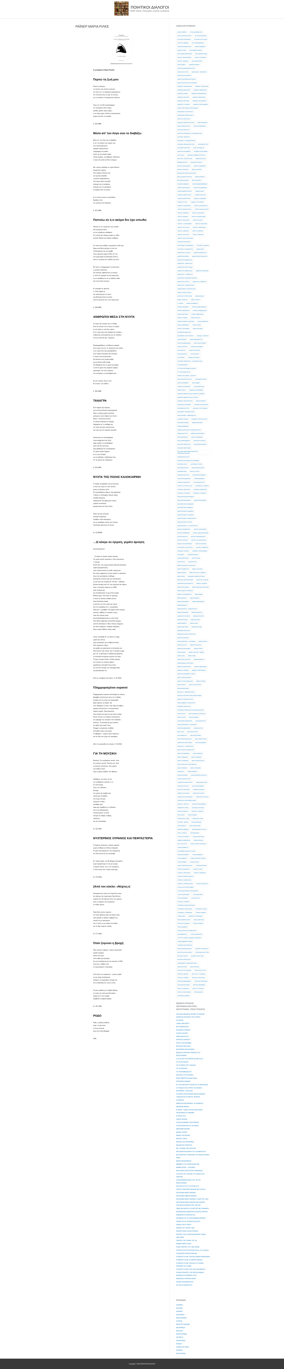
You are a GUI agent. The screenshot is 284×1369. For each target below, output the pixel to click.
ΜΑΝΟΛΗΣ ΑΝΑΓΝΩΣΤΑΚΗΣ (185, 580)
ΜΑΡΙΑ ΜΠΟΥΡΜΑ (196, 627)
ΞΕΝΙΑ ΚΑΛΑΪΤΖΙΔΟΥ (201, 782)
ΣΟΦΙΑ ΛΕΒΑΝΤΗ (182, 858)
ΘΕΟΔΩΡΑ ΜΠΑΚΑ (182, 1106)
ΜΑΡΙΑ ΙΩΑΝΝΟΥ (182, 598)
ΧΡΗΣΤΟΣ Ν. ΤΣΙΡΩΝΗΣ (198, 974)
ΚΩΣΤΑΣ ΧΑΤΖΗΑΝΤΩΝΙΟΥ (198, 540)
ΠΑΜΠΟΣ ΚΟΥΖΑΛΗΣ (183, 793)
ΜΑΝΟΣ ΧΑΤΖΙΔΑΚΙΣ (183, 1135)
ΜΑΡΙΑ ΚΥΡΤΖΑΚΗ (182, 619)
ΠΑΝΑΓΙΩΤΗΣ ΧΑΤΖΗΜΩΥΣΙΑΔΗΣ (186, 800)
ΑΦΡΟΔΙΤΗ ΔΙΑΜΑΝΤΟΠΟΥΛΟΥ (196, 155)
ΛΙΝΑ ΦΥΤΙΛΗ (181, 561)
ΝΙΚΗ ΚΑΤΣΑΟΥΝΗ (192, 731)
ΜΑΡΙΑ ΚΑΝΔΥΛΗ (194, 598)
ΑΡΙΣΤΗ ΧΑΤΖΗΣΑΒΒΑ (183, 1043)
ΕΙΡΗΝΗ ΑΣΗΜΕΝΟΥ (192, 303)
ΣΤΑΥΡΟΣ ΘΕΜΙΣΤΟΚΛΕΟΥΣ (185, 876)
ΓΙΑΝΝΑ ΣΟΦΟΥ (199, 191)
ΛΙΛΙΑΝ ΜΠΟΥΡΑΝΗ (182, 558)
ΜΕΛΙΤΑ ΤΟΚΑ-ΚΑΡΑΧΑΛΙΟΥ (185, 681)
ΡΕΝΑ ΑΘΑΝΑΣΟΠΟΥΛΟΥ (199, 829)
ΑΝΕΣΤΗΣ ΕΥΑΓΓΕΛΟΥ (183, 119)
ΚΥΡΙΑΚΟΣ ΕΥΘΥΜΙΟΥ (183, 493)
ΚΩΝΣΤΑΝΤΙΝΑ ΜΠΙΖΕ (200, 500)
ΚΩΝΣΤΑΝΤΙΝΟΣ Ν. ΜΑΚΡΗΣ (185, 515)
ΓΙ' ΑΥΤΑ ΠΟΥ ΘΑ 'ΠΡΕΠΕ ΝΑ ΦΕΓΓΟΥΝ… (190, 1059)
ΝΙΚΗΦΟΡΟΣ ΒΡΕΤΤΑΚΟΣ (184, 742)
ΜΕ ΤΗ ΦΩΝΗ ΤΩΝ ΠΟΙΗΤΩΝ (186, 1148)
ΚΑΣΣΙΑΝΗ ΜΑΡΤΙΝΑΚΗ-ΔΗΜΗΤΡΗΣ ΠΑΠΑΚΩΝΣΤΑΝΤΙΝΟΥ (187, 452)
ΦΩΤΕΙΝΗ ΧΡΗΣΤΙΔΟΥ (197, 956)
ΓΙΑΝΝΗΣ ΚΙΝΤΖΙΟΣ (200, 195)
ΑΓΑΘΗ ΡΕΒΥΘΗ (182, 32)
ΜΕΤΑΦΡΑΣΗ (180, 1327)
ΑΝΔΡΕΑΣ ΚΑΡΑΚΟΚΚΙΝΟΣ (199, 93)
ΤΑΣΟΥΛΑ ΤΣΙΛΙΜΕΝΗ (183, 923)
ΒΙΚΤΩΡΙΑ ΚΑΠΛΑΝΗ (183, 180)
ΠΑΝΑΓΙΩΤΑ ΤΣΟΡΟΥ (199, 793)
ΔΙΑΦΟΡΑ (179, 1305)
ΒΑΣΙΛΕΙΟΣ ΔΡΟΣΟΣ (196, 162)
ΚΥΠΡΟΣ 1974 (181, 1116)
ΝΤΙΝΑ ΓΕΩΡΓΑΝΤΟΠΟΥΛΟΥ (199, 775)
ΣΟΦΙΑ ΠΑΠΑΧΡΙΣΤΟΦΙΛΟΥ (198, 858)
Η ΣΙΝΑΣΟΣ (180, 1100)
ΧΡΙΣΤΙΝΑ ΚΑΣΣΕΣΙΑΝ (183, 985)
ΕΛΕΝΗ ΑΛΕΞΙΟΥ (195, 317)
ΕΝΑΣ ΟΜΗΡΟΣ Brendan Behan (186, 1078)
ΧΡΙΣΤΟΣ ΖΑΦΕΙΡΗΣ (183, 988)
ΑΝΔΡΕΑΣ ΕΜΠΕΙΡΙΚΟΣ (200, 90)
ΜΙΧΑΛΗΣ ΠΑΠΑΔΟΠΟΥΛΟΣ (185, 699)
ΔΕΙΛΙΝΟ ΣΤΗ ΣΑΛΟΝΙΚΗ (184, 1075)
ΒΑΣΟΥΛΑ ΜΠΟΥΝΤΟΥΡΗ (184, 176)
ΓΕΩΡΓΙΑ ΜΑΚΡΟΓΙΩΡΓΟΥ (184, 191)
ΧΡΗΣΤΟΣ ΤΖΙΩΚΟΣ (183, 977)
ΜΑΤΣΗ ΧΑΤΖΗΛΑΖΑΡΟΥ (184, 677)
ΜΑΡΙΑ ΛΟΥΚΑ (194, 623)
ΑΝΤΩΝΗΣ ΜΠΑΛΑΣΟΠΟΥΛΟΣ (186, 144)
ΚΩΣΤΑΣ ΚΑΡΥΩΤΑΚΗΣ (200, 529)
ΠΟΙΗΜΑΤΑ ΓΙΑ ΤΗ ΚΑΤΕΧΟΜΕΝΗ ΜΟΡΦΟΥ (191, 1218)
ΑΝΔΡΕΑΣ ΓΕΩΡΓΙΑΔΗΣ (201, 86)
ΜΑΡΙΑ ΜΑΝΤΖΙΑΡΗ (182, 627)
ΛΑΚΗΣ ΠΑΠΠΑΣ (181, 1119)
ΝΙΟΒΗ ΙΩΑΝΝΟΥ (192, 771)
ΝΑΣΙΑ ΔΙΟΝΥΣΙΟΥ (201, 721)
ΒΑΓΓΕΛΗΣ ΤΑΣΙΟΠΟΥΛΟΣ (184, 158)
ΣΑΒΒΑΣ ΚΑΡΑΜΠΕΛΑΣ (183, 840)
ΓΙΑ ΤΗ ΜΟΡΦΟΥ (182, 1068)
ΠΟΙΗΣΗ (179, 1344)
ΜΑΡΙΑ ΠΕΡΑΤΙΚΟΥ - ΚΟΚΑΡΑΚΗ (186, 641)
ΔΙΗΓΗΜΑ (179, 1308)
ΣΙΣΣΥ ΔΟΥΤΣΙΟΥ (182, 843)
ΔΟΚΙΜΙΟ (179, 1311)
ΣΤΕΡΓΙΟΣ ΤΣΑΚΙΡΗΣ (183, 901)
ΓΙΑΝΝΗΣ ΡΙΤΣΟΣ (182, 202)
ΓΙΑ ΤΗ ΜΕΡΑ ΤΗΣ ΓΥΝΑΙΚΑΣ (186, 1065)
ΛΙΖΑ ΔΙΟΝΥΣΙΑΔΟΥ (192, 554)
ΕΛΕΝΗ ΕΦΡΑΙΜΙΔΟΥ (183, 325)
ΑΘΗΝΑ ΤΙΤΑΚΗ (181, 50)
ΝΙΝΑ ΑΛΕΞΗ (180, 771)
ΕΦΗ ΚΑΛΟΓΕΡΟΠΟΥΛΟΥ (184, 379)
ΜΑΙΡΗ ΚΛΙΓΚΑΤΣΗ (197, 569)
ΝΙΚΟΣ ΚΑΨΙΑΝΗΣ (196, 757)
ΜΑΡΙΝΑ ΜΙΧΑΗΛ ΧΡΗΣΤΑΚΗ (185, 663)
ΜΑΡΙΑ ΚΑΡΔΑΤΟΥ (182, 605)
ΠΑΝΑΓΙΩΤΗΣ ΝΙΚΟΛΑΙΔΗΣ (185, 797)
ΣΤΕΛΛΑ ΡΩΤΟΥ (195, 898)
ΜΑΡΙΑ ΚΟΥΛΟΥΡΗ (198, 616)
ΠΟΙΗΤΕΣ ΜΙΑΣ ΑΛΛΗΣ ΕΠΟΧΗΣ (187, 1231)
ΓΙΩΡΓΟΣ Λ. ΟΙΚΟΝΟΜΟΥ (184, 223)
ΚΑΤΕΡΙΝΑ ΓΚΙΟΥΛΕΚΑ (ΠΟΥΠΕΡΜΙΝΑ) (188, 460)
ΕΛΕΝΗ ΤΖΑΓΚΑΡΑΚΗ (183, 328)
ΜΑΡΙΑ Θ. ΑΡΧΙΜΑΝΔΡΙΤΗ (184, 594)
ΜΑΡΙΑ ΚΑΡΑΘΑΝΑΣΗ (198, 601)
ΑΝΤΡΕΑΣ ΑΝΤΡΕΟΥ (183, 1039)
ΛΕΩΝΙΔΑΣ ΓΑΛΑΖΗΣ (183, 551)
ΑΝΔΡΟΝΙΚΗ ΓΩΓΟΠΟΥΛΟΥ (185, 111)
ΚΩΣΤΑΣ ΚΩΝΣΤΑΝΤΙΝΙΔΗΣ (200, 533)
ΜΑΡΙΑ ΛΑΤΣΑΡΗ (195, 619)
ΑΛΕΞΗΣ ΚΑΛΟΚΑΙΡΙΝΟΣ (184, 57)
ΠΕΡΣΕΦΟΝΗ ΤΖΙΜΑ (183, 818)
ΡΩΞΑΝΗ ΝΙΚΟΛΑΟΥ (198, 836)
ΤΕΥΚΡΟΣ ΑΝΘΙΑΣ (198, 923)
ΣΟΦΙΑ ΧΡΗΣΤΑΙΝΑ (201, 865)
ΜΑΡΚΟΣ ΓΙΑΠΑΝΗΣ (183, 670)
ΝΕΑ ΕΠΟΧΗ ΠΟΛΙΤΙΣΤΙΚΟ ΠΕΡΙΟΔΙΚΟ (189, 1170)
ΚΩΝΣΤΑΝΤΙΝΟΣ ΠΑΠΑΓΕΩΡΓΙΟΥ (186, 518)
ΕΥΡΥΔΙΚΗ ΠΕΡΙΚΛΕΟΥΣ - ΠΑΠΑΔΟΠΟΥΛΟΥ (189, 361)
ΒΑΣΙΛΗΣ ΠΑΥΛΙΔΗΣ (183, 169)
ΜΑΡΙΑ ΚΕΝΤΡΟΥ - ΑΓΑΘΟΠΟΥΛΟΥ (187, 609)
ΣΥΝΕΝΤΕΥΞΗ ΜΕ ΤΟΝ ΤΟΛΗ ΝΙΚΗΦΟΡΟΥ (191, 1269)
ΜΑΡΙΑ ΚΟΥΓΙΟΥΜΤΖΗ (183, 616)
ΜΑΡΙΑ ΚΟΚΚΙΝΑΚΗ (182, 612)
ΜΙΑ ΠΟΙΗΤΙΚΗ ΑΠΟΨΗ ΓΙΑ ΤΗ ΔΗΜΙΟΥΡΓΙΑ (191, 1151)
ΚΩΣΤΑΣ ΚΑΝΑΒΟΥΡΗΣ (184, 529)
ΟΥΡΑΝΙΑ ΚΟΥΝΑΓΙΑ (198, 789)
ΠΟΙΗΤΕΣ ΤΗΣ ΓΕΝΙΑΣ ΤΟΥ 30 (186, 1240)
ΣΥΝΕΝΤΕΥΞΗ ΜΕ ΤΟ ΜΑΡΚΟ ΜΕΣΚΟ (189, 1260)
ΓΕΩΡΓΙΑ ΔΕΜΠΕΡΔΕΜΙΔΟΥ (200, 184)
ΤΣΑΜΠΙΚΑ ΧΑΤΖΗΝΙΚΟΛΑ (184, 945)
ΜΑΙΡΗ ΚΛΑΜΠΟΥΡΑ (183, 569)
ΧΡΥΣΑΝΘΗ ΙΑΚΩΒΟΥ (183, 995)
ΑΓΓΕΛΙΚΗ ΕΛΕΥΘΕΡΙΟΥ (184, 39)
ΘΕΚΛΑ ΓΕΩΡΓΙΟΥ (201, 401)
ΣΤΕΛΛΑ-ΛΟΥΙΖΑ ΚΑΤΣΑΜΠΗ (185, 887)
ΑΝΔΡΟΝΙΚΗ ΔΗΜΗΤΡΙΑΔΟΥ (185, 115)
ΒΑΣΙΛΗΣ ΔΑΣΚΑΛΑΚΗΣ (184, 166)
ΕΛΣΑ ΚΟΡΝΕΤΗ (182, 339)
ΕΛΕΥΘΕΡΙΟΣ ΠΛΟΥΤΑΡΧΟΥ (185, 335)
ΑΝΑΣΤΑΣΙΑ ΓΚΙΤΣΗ (182, 72)
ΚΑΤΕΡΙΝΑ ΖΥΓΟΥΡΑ (196, 464)
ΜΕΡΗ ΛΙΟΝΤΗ (181, 684)
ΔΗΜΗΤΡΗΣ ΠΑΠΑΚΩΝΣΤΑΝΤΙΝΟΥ (187, 278)
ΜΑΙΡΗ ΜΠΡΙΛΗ (181, 572)
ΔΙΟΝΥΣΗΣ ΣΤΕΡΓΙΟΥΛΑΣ (184, 296)
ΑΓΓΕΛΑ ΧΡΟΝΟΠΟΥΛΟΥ (184, 35)
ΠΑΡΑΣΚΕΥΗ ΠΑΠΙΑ (182, 807)
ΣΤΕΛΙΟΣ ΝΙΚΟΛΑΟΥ (202, 883)
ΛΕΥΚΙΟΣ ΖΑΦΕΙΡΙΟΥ (202, 547)
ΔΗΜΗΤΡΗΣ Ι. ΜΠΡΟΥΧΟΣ (184, 263)
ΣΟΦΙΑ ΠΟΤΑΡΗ (194, 862)
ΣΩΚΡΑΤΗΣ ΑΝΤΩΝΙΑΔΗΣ (195, 916)
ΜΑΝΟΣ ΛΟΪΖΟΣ (181, 1132)
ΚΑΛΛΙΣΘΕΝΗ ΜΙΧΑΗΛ (200, 444)
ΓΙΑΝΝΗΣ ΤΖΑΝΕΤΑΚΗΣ (184, 205)
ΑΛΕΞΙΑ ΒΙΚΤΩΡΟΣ (197, 61)
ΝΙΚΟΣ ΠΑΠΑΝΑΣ (182, 768)
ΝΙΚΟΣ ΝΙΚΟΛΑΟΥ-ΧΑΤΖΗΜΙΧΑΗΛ (187, 764)
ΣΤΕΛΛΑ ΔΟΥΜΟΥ (198, 894)
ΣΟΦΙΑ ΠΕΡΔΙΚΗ (182, 862)
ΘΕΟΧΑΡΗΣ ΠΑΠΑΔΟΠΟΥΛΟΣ (186, 411)
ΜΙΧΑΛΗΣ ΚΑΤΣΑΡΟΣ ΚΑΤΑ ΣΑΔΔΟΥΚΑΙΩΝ (189, 695)
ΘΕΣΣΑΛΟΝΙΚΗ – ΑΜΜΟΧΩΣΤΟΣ (186, 415)
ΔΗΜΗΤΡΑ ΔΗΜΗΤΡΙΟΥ (200, 252)
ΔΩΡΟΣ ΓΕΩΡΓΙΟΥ (182, 299)
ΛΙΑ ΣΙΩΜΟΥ (180, 554)
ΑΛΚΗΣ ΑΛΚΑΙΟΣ (182, 1033)
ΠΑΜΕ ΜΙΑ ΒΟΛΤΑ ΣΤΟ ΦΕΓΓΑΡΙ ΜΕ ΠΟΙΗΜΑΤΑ (192, 1208)
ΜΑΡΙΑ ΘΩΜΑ (198, 594)
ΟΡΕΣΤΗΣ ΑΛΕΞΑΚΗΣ (183, 789)
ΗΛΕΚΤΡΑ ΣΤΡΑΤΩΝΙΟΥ (184, 386)
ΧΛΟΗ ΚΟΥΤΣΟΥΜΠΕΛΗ (184, 970)
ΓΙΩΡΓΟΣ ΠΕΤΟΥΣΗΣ (183, 227)
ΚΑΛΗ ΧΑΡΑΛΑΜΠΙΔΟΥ (183, 440)
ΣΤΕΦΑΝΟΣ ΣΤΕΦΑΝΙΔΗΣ (184, 912)
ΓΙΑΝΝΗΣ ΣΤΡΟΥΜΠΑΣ (197, 202)
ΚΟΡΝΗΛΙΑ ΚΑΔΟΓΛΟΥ (183, 482)
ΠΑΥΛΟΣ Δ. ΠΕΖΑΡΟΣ (197, 811)
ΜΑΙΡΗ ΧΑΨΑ (181, 576)
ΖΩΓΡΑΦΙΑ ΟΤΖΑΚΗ (200, 379)
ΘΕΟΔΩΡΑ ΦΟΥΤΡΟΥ (183, 408)
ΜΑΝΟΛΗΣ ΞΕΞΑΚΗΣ (202, 580)
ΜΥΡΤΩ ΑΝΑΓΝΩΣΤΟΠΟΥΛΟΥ (197, 713)
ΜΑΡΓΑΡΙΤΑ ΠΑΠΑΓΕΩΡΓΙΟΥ (185, 583)
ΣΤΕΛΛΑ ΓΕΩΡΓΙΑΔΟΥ (183, 894)
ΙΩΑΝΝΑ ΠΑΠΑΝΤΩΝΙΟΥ (197, 433)
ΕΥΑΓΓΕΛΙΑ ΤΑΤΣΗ (182, 346)
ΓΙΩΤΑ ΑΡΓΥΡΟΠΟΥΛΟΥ (184, 241)
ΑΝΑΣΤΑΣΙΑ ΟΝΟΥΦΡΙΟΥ (184, 75)
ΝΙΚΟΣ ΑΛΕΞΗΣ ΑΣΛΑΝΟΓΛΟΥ (185, 749)
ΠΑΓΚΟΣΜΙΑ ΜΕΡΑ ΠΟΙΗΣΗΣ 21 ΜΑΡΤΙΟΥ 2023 (192, 1199)
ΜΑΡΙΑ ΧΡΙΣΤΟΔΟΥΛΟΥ (184, 659)
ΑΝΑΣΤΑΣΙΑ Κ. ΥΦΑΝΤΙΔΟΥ (199, 72)
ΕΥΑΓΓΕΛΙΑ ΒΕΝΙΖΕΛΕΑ (183, 343)
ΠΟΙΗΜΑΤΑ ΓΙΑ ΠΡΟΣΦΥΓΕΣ (185, 1215)
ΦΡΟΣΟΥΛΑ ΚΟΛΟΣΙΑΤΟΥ (184, 952)
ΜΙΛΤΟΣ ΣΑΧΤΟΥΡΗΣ (195, 684)
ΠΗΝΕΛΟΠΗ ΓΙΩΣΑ (197, 818)
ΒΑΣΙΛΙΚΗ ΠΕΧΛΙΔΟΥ (183, 1046)
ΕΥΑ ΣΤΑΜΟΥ (181, 357)
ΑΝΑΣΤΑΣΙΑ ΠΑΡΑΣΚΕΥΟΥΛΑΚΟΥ (186, 79)
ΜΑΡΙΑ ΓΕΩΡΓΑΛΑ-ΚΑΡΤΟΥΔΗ (200, 587)
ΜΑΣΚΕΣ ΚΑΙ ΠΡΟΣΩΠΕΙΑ (185, 1142)
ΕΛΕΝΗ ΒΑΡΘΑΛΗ (203, 321)
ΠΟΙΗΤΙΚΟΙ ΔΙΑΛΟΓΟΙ (150, 7)
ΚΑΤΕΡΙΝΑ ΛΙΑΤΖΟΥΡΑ (198, 467)
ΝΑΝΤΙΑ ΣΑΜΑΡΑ (193, 717)
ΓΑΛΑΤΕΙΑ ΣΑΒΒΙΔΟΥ (183, 184)
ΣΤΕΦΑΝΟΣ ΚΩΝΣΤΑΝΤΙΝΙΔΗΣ (186, 905)
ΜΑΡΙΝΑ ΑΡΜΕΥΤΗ (199, 659)
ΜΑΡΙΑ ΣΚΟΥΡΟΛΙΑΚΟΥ (184, 648)
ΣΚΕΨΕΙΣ (179, 1350)
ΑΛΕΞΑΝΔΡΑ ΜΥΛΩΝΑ (201, 53)
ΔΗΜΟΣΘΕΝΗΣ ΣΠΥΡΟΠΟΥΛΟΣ (186, 289)
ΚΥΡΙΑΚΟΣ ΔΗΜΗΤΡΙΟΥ (200, 489)
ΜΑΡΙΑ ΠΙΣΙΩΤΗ (203, 641)
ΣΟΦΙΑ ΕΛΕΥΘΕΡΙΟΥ (183, 854)
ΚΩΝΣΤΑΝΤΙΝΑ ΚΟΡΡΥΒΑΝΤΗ (185, 496)
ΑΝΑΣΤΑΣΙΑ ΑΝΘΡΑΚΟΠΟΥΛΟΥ (186, 68)
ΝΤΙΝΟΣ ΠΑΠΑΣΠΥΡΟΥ (184, 779)
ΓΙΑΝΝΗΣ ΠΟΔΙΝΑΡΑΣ (200, 198)
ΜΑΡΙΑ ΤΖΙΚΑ (181, 655)
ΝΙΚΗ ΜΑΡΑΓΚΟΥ (182, 735)
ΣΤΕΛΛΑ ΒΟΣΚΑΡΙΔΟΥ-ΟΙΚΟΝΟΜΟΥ (187, 891)
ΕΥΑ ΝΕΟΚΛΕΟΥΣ (182, 354)
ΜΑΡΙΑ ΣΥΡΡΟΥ (198, 648)
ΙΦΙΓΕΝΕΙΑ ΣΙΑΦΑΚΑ (183, 422)
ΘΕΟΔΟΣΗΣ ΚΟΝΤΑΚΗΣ (184, 404)
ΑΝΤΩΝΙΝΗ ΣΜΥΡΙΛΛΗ (183, 147)
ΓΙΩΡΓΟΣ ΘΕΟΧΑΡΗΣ (198, 213)
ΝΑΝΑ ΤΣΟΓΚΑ (181, 717)
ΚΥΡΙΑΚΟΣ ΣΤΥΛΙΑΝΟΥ (199, 493)
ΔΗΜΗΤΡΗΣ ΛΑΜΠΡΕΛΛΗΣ (185, 270)
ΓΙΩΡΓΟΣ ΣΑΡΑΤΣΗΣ (183, 231)
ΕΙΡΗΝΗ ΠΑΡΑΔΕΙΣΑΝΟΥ (200, 310)
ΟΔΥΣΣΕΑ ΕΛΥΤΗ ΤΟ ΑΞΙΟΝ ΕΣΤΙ (187, 1186)
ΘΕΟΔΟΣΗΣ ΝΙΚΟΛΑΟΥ (201, 404)
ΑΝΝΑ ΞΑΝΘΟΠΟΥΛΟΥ (183, 126)
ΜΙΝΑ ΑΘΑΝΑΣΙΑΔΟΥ (183, 688)
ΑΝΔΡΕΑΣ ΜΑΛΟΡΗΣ (183, 97)
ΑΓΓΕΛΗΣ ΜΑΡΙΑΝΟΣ (201, 35)
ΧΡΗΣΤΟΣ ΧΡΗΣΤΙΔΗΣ (198, 977)
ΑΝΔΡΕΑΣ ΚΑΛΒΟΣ (182, 93)
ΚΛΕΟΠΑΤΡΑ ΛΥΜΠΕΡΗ (199, 475)
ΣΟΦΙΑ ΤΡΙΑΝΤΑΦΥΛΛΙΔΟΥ (185, 865)
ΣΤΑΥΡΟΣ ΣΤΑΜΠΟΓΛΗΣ (184, 880)
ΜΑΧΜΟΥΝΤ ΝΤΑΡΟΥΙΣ (184, 1145)
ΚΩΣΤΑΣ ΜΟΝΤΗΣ (182, 536)
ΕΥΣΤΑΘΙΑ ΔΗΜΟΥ (182, 365)
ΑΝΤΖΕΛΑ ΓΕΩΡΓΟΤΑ (183, 129)
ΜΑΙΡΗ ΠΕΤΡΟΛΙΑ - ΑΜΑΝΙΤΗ (197, 572)
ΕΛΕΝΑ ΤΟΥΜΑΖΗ (182, 317)
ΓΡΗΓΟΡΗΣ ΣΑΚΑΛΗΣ (203, 245)
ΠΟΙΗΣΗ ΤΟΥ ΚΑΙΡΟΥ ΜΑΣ (185, 1228)
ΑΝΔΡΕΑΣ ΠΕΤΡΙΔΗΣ (183, 101)
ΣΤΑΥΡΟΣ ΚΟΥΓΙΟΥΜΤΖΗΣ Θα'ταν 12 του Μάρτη (192, 1250)
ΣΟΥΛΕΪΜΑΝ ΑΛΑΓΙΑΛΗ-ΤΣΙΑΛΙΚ (186, 851)
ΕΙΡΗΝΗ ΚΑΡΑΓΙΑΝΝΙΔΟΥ (199, 307)
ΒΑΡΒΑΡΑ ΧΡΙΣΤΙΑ (182, 162)
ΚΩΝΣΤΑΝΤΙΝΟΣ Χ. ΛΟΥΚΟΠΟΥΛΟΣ (187, 525)
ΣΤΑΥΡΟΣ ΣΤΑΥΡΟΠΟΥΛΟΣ (185, 883)
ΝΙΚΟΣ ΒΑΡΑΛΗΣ (198, 753)
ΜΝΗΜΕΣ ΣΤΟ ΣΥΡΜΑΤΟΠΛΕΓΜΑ (187, 1164)
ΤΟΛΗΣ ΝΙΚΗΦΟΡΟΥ (196, 934)
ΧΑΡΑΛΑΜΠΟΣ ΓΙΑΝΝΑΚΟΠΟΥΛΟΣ (187, 963)
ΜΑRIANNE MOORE (183, 1129)
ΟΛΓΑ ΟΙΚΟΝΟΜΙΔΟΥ (198, 786)
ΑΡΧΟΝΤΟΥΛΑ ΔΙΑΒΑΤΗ (184, 151)
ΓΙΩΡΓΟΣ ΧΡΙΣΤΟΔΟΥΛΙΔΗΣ (185, 238)
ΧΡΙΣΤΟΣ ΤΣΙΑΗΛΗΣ (198, 988)
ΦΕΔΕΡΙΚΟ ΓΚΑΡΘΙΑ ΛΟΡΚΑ (186, 1278)
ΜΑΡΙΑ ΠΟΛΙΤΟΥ (182, 645)
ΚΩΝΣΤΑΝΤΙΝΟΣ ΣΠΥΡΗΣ (184, 522)
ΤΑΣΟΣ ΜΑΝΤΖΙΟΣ (198, 919)
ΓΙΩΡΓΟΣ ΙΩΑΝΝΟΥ (182, 216)
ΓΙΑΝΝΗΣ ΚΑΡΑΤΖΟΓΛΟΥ (184, 195)
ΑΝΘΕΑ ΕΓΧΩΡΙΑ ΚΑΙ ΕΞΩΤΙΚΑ (185, 122)
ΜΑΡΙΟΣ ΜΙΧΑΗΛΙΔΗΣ (200, 666)
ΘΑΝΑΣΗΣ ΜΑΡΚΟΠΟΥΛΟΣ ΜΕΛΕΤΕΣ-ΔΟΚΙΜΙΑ (190, 393)
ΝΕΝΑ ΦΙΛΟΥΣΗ (198, 728)
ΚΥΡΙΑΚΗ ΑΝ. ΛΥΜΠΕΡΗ (202, 486)
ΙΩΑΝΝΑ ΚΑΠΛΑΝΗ (197, 422)
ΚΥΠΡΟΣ (179, 1321)
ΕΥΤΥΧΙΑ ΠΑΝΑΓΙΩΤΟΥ (183, 372)
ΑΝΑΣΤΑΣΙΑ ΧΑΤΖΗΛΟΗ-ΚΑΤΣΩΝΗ (187, 82)
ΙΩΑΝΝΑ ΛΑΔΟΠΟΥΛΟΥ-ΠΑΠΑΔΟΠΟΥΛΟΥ (189, 430)
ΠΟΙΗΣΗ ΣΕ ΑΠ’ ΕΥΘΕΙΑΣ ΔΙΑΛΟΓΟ (188, 1221)
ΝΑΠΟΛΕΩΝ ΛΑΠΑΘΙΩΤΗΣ (184, 721)
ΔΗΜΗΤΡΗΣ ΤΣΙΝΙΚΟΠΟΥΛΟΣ (185, 285)
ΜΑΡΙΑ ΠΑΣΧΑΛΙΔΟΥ (183, 637)
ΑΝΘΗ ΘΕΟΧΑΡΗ (202, 122)
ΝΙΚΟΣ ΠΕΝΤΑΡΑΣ (195, 768)
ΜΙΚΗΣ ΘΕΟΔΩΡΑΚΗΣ (183, 1161)
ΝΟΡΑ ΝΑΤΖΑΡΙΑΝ (182, 775)
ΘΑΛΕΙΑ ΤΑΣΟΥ (181, 390)
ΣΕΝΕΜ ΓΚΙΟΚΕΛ (198, 840)
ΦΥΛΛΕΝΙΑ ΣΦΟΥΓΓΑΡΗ (202, 952)
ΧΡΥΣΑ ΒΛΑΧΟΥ (198, 992)
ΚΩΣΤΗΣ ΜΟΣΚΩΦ (200, 543)
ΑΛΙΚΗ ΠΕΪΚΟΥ (181, 64)
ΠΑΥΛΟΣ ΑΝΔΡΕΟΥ (182, 811)
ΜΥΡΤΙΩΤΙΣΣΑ (181, 713)
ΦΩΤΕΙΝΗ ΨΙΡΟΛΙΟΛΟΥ (184, 959)
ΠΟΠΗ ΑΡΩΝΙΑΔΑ (196, 822)
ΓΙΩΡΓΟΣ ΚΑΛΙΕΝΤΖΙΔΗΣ (199, 216)
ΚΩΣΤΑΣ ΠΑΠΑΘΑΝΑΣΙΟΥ (198, 536)
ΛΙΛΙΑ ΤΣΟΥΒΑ (196, 558)
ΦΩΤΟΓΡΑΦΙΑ (181, 1353)
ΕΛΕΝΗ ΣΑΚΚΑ (196, 325)
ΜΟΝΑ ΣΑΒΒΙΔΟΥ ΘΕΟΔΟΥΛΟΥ (186, 703)
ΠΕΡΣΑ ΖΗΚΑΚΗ (192, 815)
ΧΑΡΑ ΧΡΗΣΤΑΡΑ (182, 967)
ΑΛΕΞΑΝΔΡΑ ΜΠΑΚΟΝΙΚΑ (184, 53)
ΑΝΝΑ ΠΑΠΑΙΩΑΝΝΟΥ (200, 126)
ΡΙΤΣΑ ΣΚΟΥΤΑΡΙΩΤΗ (183, 836)
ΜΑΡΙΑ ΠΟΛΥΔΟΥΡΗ (195, 645)
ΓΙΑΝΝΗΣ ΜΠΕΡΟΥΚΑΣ (183, 198)
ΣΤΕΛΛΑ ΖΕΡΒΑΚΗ (182, 898)
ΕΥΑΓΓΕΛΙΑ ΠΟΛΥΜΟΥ (200, 343)
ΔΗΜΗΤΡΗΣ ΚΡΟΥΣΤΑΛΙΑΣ (185, 267)
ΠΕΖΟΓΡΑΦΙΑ (180, 1340)
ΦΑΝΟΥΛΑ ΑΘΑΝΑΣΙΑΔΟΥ (184, 948)
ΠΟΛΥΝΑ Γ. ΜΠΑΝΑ (182, 822)
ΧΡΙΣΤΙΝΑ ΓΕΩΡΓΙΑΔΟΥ (201, 981)
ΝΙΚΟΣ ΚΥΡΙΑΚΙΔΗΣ (182, 760)
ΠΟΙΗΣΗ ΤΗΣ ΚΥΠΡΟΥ (183, 1225)
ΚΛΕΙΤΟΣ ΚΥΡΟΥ (195, 471)
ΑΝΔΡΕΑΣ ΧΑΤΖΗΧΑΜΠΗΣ (200, 104)
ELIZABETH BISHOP (183, 1030)
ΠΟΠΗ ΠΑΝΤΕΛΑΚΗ (194, 825)
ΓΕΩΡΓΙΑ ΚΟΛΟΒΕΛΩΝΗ (200, 187)
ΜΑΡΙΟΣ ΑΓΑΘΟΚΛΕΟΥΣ (184, 666)
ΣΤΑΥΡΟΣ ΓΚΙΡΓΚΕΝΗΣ (183, 873)
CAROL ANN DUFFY (183, 1023)
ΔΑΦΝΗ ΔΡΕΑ (200, 249)
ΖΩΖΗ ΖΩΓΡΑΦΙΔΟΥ (183, 383)
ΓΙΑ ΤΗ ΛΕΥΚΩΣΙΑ (182, 1062)
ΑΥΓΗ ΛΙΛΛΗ (180, 155)
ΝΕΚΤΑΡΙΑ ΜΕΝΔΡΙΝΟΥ (184, 728)
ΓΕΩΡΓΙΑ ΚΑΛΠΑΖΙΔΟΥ (183, 187)
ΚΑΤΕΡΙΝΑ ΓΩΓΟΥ (182, 464)
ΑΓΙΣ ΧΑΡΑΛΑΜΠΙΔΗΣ (198, 43)
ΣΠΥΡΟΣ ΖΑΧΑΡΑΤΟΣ (183, 869)
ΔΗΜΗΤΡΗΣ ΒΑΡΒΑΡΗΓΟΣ (184, 260)
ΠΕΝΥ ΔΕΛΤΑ (181, 815)
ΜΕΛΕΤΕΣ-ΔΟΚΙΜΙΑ (183, 1324)
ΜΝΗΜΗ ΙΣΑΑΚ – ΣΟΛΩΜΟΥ (185, 1167)
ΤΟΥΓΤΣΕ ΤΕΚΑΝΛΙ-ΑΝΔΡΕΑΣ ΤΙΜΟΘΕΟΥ (189, 938)
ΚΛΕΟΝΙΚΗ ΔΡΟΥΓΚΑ (183, 475)
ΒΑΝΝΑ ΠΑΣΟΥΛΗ (201, 158)
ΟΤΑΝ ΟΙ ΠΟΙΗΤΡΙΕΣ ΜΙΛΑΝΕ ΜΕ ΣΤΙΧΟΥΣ (191, 1189)
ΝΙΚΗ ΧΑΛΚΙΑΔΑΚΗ (200, 742)
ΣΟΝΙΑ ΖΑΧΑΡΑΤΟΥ (182, 847)
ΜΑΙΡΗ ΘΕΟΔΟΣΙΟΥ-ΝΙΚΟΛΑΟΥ (186, 565)
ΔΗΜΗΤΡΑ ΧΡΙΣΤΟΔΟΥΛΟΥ (199, 256)
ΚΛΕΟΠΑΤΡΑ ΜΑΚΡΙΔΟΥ (184, 478)
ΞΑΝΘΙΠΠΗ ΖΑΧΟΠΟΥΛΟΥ (185, 782)
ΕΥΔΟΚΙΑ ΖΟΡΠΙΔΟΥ (194, 357)
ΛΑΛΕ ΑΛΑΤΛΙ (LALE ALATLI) (185, 547)
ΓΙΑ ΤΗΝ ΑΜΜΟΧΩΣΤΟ (183, 1072)
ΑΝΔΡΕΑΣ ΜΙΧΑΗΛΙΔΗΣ (199, 97)
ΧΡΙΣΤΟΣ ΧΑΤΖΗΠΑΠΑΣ (184, 992)
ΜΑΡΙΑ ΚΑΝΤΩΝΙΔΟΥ (183, 601)
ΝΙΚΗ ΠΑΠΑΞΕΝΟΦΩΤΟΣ (184, 739)
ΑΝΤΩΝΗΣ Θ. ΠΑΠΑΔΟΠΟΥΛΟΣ (186, 140)
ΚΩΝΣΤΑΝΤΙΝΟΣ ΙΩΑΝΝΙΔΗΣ (185, 504)
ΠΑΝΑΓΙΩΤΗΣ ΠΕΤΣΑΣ (202, 797)
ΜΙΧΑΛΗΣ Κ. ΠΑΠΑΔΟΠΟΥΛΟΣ (186, 692)
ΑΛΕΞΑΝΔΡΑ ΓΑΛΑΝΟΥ (195, 50)
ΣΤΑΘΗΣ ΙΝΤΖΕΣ (197, 869)
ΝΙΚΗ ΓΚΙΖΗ (180, 731)
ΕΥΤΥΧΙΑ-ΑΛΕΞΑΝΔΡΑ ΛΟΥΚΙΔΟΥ (186, 368)
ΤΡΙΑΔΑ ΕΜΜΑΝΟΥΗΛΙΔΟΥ (185, 941)
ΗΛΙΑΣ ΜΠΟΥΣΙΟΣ (199, 386)
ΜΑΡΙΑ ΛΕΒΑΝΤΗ (182, 623)
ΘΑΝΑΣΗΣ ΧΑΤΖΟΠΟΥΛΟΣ (185, 401)
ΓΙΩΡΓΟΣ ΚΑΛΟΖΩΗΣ (183, 220)
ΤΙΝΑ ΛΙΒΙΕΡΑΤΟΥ (182, 934)
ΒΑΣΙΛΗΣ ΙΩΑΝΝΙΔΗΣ (200, 166)
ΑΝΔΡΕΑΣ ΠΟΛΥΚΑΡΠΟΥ (199, 101)
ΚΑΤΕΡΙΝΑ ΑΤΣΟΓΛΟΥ (183, 457)
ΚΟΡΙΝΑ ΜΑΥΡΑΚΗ (199, 478)
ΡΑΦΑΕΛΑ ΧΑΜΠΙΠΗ (183, 829)
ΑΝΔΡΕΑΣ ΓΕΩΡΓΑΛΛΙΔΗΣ (184, 86)
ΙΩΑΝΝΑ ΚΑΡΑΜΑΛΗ (183, 426)
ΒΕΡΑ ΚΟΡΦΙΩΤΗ (200, 176)
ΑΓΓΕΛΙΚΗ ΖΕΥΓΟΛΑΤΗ (200, 39)
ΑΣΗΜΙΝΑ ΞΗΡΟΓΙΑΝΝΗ (200, 151)
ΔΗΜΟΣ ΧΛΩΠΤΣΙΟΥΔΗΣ (184, 292)
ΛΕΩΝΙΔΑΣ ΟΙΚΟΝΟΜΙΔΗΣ (199, 551)
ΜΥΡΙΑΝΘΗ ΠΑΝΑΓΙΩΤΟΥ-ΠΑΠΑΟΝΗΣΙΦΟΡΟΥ (190, 710)
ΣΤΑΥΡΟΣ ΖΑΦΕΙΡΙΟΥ (200, 873)
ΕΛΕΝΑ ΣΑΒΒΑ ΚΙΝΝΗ (197, 314)
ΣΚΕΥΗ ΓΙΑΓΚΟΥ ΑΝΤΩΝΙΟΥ (198, 843)
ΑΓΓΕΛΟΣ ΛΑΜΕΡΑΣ (183, 43)
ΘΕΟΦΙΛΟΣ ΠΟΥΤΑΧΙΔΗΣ (200, 408)
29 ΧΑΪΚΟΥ (180, 1020)
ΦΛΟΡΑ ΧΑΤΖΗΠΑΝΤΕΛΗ (184, 1282)
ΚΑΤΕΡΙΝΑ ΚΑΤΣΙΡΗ (182, 467)
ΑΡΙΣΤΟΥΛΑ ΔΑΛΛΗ (198, 147)
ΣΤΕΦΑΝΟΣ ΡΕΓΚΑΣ (201, 909)
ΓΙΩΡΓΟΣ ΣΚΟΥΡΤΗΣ (183, 234)
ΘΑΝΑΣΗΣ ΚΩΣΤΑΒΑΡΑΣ (196, 390)
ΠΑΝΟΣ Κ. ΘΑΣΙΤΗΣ (183, 804)
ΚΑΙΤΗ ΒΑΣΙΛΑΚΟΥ (182, 437)
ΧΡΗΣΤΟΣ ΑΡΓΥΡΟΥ (200, 970)
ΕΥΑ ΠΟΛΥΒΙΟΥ (195, 354)
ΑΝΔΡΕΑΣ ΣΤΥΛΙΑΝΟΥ (183, 104)
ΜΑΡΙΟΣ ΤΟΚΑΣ (181, 1138)
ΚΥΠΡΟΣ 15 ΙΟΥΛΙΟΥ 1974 (184, 486)
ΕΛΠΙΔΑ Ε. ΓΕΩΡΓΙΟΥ (203, 335)
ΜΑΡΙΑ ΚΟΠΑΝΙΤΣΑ (196, 612)
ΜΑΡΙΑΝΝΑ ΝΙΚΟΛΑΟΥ (183, 630)
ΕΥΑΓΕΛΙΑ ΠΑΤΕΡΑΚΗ (197, 346)
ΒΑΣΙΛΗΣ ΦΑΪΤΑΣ (197, 169)
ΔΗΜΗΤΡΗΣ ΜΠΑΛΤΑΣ (202, 270)
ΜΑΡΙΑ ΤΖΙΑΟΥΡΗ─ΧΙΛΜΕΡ (196, 652)
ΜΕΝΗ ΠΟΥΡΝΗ (200, 681)
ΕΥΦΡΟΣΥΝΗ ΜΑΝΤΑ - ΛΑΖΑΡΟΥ (186, 375)
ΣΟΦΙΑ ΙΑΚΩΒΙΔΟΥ (197, 854)
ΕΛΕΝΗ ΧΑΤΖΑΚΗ (198, 328)
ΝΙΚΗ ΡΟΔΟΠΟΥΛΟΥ (201, 739)
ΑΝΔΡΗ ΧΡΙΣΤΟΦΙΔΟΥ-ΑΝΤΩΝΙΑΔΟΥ (187, 108)
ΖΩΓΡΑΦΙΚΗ (180, 1315)
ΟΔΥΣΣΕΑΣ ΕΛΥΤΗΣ (183, 786)
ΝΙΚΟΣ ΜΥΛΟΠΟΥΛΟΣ (198, 760)
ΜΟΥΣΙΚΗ (179, 1331)
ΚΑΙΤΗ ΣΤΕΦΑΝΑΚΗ (197, 437)
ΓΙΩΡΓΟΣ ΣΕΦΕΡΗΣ (197, 231)
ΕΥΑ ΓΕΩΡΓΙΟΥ (181, 350)
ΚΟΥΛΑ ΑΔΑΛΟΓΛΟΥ (199, 482)
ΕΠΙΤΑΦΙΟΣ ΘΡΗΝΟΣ (183, 1081)
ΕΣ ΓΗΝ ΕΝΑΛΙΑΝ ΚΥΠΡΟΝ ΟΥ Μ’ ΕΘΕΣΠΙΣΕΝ (192, 1085)
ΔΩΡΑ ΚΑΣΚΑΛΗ (199, 296)
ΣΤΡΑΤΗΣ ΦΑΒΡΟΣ (200, 912)
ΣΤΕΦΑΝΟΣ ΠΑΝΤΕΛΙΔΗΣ (184, 909)
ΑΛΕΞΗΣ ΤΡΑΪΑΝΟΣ (182, 61)
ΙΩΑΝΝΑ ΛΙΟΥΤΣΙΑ (182, 433)
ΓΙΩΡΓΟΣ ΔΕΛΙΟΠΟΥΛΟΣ (202, 209)
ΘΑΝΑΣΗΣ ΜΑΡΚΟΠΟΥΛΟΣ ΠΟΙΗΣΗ (187, 397)
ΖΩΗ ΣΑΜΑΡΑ (196, 383)
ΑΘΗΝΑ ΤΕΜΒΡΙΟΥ (200, 46)
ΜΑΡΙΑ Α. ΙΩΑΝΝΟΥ (201, 583)
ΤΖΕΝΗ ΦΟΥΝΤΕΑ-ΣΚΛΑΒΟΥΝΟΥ (187, 930)
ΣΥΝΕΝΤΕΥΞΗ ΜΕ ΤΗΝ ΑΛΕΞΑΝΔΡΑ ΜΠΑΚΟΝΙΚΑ (193, 1257)
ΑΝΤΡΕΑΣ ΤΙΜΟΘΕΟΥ (183, 137)
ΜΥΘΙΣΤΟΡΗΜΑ (181, 1334)
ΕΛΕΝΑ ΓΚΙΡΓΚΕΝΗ (182, 314)
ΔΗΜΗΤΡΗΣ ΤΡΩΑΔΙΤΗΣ (200, 281)
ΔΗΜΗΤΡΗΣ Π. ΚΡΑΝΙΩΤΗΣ (185, 274)
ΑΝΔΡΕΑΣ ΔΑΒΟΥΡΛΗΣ (183, 90)
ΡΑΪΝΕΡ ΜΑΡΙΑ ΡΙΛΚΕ (183, 1244)
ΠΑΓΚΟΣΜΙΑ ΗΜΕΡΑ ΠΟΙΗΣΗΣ (186, 1196)
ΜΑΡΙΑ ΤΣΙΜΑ (191, 655)
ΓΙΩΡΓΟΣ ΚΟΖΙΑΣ (198, 220)
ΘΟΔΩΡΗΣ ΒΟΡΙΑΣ (182, 419)
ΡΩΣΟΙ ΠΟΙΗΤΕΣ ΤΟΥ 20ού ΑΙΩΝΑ (187, 1247)
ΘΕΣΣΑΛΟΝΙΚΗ (181, 1318)
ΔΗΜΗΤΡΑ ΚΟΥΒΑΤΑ (183, 256)
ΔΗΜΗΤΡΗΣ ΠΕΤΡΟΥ (183, 281)
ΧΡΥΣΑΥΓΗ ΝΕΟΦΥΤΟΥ (184, 1285)
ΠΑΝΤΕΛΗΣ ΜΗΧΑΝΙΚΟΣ (199, 804)
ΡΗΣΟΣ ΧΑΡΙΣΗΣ (182, 833)
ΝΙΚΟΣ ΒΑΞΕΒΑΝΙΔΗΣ (183, 753)
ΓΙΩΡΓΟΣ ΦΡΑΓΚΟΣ (198, 234)
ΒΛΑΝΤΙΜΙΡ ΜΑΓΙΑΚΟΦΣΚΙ (185, 1049)
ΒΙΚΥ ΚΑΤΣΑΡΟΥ (196, 180)
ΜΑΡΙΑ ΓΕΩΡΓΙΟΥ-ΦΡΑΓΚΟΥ (185, 590)
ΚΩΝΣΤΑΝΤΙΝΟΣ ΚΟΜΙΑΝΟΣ (185, 511)
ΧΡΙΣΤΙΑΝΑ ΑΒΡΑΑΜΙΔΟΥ (184, 981)
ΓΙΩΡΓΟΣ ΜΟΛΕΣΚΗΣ (201, 223)
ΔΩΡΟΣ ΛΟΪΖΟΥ (195, 299)
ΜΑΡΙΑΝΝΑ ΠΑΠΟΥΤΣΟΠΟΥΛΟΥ (186, 634)
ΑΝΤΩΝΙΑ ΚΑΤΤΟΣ (203, 144)
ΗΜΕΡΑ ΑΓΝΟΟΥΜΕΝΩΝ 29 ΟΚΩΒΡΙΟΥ (189, 1103)
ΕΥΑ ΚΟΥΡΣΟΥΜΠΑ (194, 350)
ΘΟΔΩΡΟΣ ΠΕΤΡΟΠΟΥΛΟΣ (199, 419)
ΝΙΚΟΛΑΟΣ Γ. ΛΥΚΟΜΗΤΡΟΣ (185, 746)
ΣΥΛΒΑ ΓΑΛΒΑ (181, 916)
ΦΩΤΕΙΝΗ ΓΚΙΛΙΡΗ (182, 956)
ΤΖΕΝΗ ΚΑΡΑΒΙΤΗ (182, 927)
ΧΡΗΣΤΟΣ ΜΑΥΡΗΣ (182, 974)
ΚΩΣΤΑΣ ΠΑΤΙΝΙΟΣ (182, 540)
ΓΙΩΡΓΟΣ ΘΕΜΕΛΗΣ (183, 213)
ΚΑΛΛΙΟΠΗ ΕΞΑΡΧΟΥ (199, 440)
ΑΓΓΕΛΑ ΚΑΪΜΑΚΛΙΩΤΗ (196, 32)
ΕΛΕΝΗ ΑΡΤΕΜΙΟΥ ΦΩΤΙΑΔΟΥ (186, 321)
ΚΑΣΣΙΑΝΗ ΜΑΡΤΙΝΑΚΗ (184, 448)
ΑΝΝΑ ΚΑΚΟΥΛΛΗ (182, 1036)
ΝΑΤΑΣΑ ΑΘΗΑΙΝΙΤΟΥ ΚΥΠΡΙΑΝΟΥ (187, 724)
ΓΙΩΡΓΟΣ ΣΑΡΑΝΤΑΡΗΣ (199, 227)
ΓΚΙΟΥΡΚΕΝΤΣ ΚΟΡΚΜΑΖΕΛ (185, 245)
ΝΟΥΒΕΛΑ (179, 1337)
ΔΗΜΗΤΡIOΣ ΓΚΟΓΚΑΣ (183, 252)
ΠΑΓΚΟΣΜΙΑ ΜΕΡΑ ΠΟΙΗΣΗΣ (186, 1193)
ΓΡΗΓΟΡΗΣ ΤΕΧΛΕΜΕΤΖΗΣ (185, 249)
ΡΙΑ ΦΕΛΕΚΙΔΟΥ (194, 833)
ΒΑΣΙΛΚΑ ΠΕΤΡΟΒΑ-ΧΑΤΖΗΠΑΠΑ (186, 173)
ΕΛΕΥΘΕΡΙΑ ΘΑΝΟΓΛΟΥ (184, 332)
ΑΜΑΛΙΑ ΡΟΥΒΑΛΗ (194, 64)
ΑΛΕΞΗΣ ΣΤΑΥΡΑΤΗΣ (200, 57)
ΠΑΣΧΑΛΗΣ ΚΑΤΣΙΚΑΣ (198, 807)
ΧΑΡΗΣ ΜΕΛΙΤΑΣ (194, 967)
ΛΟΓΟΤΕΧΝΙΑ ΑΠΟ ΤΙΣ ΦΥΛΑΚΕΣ (187, 1126)
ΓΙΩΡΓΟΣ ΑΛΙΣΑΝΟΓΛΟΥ (201, 205)
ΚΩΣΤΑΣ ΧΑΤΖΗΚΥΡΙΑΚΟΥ (184, 543)
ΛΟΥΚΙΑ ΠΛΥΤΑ (192, 561)
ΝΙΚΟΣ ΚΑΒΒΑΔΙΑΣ (182, 757)
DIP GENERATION (182, 1027)
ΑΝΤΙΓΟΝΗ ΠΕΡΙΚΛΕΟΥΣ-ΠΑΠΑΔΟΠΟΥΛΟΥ (189, 133)
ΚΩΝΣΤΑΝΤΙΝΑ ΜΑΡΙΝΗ (184, 500)
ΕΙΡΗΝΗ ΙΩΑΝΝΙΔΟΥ (183, 307)
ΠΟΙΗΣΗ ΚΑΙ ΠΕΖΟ (182, 1347)
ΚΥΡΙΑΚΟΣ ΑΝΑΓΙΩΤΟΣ (183, 489)
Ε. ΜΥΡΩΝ (180, 303)
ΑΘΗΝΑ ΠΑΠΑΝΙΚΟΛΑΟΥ (184, 46)
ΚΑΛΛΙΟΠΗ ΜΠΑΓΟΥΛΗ (184, 444)
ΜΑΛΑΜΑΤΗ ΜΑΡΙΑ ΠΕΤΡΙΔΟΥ (196, 576)
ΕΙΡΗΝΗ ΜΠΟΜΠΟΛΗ (183, 310)
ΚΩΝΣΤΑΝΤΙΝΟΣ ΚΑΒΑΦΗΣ (185, 507)
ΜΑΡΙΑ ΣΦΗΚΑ (181, 652)
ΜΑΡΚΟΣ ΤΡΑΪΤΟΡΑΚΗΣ (199, 670)
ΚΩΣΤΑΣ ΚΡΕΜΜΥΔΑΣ (183, 533)
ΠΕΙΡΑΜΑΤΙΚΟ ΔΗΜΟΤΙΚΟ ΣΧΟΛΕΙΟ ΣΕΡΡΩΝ (192, 1212)
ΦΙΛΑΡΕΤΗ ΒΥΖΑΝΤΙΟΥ (202, 948)
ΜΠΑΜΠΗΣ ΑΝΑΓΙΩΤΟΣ (184, 706)
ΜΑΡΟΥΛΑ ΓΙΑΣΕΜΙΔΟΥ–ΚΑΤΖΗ (186, 674)
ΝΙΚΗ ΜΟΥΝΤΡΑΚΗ (195, 735)
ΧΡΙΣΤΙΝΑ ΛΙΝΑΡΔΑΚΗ (199, 985)
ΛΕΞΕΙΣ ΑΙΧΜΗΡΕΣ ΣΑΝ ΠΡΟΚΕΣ (187, 1122)
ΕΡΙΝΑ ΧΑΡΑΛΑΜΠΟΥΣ (196, 339)
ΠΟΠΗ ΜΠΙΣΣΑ (181, 825)
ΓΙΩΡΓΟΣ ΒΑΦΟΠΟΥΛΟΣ (184, 209)
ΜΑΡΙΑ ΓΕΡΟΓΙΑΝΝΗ (183, 587)
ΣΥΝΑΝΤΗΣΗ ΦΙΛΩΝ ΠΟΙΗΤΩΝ (186, 1253)
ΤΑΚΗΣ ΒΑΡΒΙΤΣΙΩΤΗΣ (183, 919)
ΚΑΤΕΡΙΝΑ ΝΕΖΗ (182, 471)
